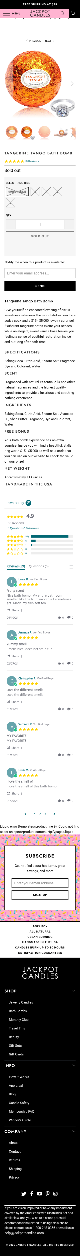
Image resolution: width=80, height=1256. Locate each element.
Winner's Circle (20, 1120)
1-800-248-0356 (44, 1228)
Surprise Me (17, 191)
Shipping (15, 1169)
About (13, 1143)
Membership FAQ (21, 1112)
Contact (15, 1151)
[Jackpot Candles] (40, 13)
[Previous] (8, 83)
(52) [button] (27, 536)
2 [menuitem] (40, 814)
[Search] (64, 13)
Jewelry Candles (21, 1002)
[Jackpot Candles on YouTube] (39, 1194)
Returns (14, 1160)
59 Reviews (31, 161)
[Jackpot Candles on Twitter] (24, 1194)
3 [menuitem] (45, 814)
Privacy (14, 1177)
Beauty (14, 1037)
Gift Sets (15, 1046)
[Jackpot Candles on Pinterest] (47, 1194)
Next (48, 40)
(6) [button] (26, 540)
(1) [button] (26, 544)
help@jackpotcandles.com (24, 1233)
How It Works (19, 1077)
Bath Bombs (18, 1011)
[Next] (71, 83)
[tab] (16, 567)
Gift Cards (16, 1054)
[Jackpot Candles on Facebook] (31, 1194)
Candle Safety (19, 1103)
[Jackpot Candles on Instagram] (55, 1194)
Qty (8, 215)
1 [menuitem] (35, 814)
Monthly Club (18, 1020)
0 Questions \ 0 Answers (23, 528)
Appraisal (16, 1086)
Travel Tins (17, 1028)
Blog (12, 1094)
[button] (15, 610)
